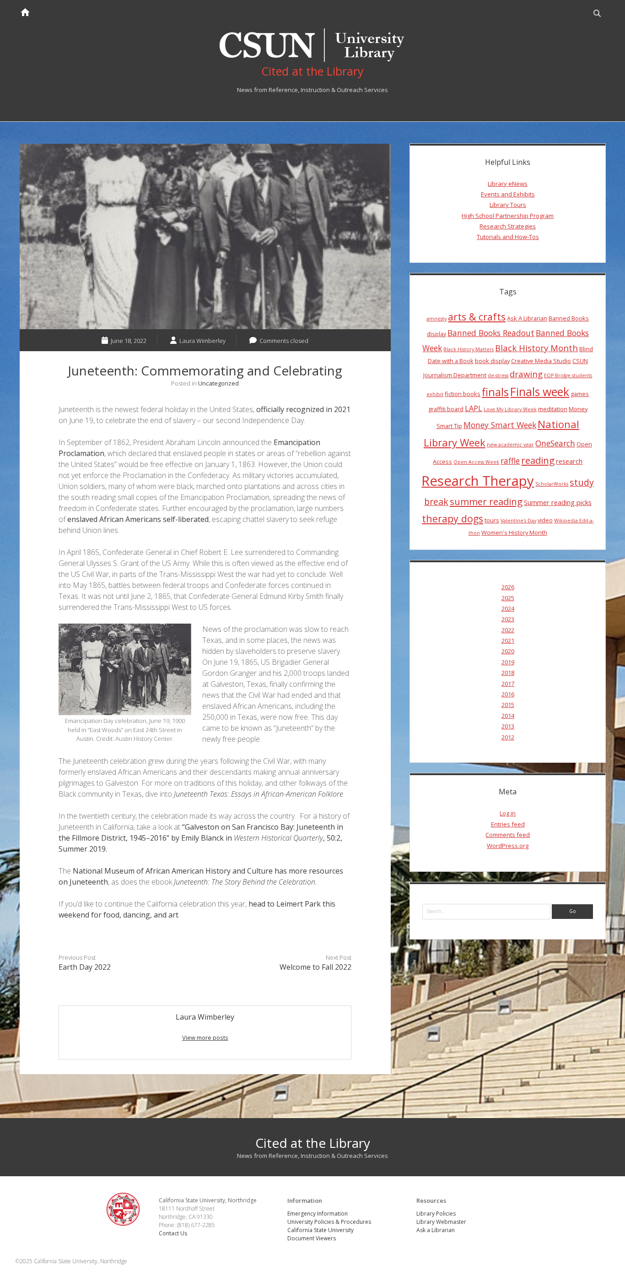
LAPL (473, 408)
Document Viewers (311, 1238)
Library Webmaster (441, 1222)
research (569, 461)
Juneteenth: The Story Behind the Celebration (244, 882)
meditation (552, 409)
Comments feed (507, 835)
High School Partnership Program (508, 216)
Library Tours (508, 205)
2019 (507, 662)
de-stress (498, 375)
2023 (507, 619)
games (580, 394)
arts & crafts (477, 316)
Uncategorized (218, 383)
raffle (510, 460)
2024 (507, 608)
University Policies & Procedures (329, 1222)
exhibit (434, 394)
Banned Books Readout (490, 332)
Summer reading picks (558, 502)
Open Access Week (476, 462)
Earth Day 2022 (85, 967)
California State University (320, 1230)
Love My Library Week (510, 409)
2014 (507, 716)
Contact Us (173, 1233)
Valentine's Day (518, 520)
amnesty (436, 318)
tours (492, 520)
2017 (507, 683)
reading (538, 460)
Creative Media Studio (541, 361)
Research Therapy (477, 481)
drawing (526, 374)
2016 (507, 694)
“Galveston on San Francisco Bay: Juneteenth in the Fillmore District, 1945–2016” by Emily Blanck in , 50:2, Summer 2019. (201, 838)
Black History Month (536, 347)
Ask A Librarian (527, 318)
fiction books (462, 394)
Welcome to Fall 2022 (315, 967)
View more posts (205, 1037)
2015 (507, 705)
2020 (507, 651)
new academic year (510, 444)
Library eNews (508, 183)
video (545, 520)
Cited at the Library (312, 1143)
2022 (507, 630)
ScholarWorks (551, 484)
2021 (507, 640)
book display (492, 361)
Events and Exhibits (508, 194)
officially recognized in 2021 (303, 409)
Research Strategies (508, 226)
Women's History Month (514, 532)
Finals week (539, 391)
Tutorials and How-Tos (508, 237)
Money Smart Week (499, 424)
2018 (507, 672)
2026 (507, 587)
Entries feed (508, 824)
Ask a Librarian (435, 1230)
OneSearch (555, 443)
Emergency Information (317, 1213)
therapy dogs (452, 518)
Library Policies (436, 1213)
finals (495, 392)
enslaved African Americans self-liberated (138, 519)
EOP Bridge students (568, 375)
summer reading (486, 501)
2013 (507, 726)
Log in (508, 813)
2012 (507, 737)
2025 (507, 598)
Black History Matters (468, 349)
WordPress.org (507, 846)
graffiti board (445, 409)
